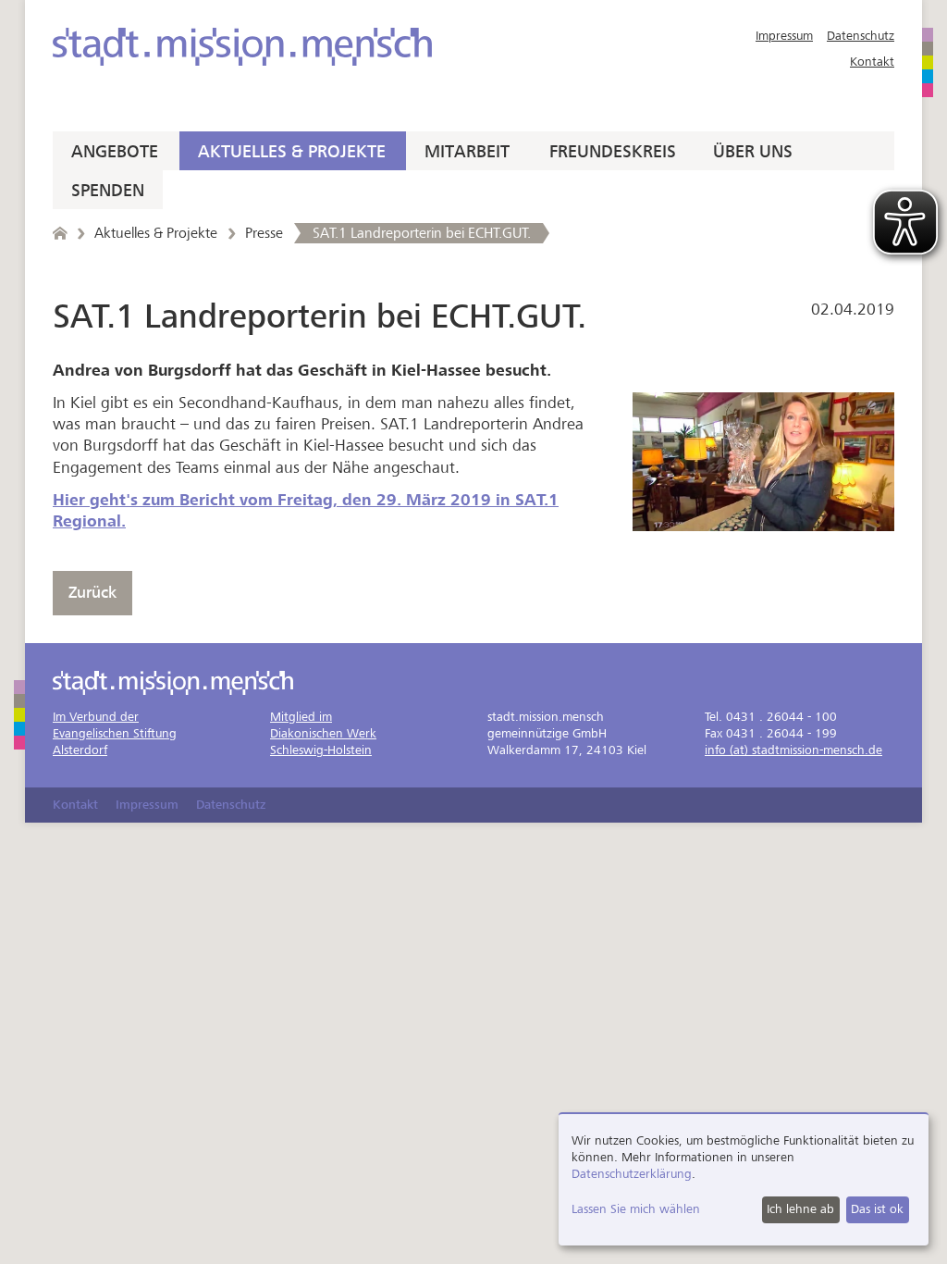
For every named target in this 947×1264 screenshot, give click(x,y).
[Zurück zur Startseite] (60, 233)
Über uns (753, 152)
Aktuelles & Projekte (292, 152)
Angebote (114, 152)
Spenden (107, 190)
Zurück (92, 592)
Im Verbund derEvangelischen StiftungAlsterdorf (115, 733)
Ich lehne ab (800, 1209)
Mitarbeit (467, 152)
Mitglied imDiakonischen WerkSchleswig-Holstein (323, 733)
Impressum (784, 35)
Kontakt (872, 61)
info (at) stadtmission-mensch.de (793, 750)
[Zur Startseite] (242, 47)
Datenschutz (860, 35)
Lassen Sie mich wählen (636, 1209)
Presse (264, 233)
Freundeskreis (612, 152)
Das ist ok (877, 1209)
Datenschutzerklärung (632, 1174)
